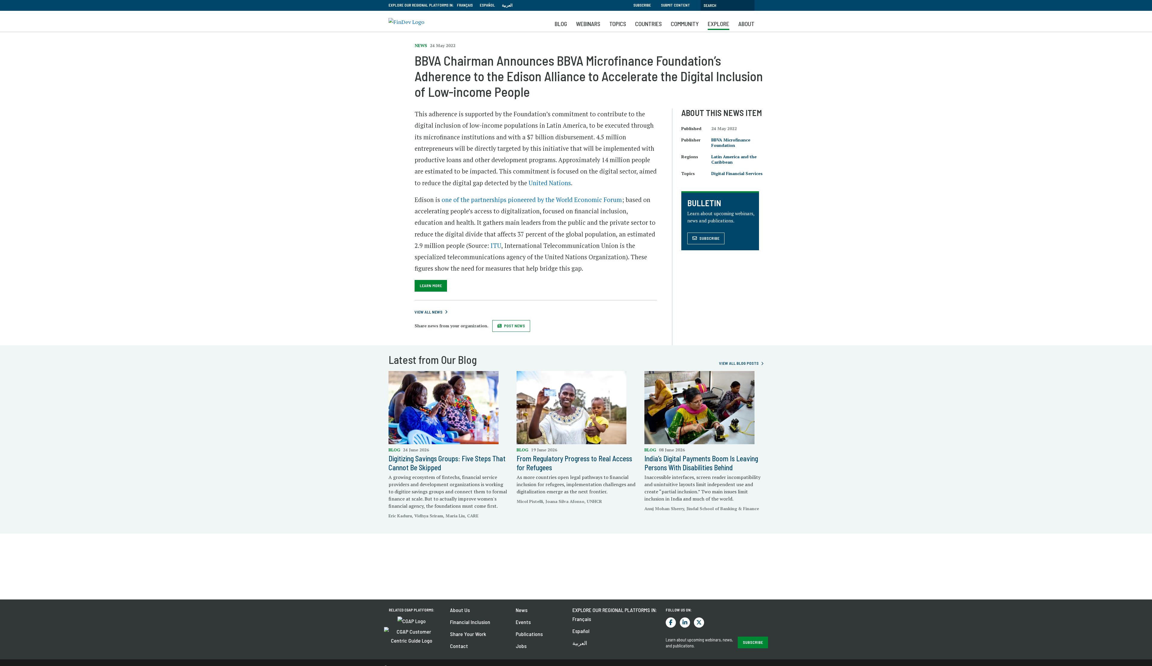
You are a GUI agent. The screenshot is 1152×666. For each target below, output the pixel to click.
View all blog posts (739, 363)
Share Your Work (468, 634)
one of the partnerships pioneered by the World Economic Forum (532, 200)
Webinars (588, 23)
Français (465, 5)
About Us (460, 610)
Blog (561, 23)
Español (487, 5)
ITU (495, 246)
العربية (507, 5)
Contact (459, 646)
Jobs (521, 646)
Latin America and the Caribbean (734, 159)
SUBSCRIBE (753, 642)
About (746, 23)
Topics (617, 23)
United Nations (550, 183)
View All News (428, 311)
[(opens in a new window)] (412, 620)
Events (523, 622)
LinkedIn (685, 622)
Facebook (671, 622)
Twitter (699, 622)
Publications (529, 634)
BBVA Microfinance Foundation (730, 142)
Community (685, 23)
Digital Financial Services (737, 173)
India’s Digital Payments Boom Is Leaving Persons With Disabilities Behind (701, 463)
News (521, 610)
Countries (648, 23)
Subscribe (642, 5)
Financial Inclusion (470, 622)
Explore (718, 23)
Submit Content (675, 5)
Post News (514, 325)
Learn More (431, 285)
